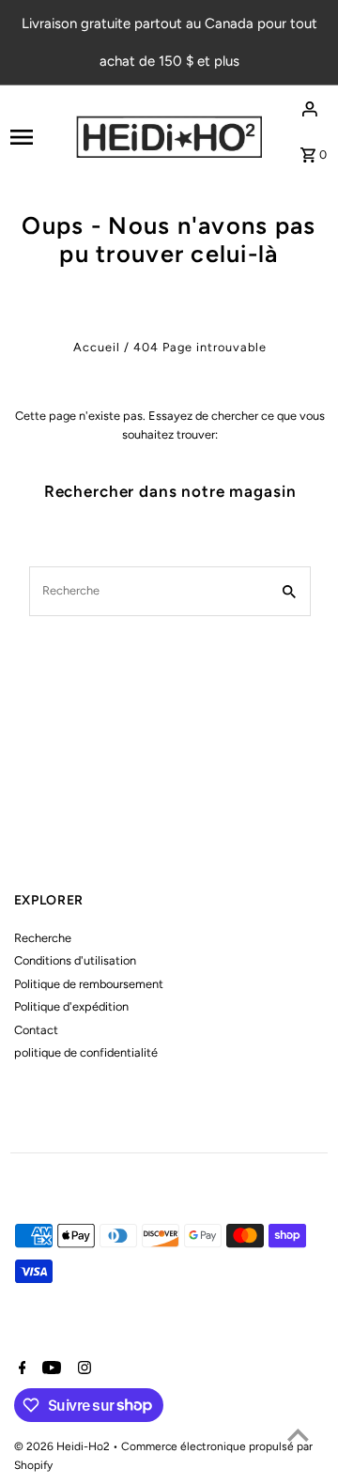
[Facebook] (20, 1369)
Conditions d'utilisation (75, 960)
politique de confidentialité (86, 1052)
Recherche (42, 938)
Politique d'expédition (71, 1006)
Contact (36, 1030)
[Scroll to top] (298, 1435)
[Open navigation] (36, 137)
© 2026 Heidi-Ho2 (63, 1446)
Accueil (96, 347)
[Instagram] (82, 1369)
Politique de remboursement (88, 984)
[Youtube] (49, 1369)
